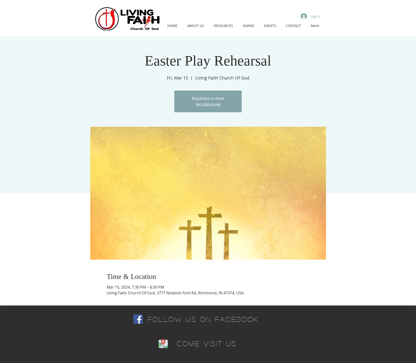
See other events (208, 104)
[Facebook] (138, 319)
